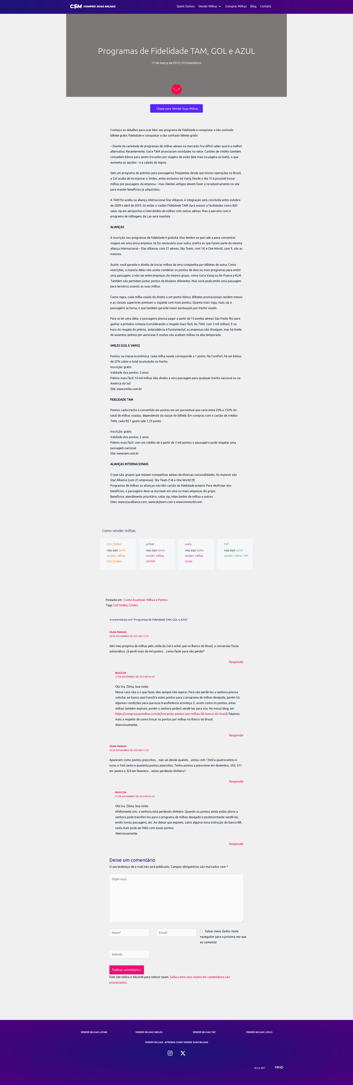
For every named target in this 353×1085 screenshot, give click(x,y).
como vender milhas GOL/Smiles (116, 556)
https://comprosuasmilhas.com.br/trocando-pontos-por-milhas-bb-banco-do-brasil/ (171, 713)
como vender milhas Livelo (194, 556)
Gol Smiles (121, 605)
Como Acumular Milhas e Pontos (146, 599)
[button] (170, 1053)
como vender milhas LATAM (155, 556)
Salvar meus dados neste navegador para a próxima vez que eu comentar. (223, 937)
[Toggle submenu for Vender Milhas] (220, 6)
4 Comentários (192, 63)
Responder (236, 662)
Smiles (133, 605)
